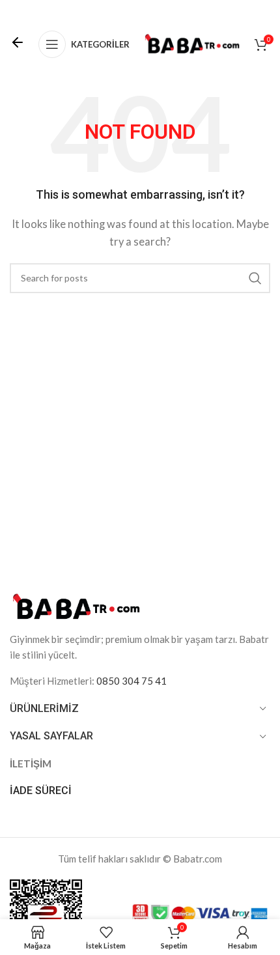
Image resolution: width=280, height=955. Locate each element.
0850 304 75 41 (131, 681)
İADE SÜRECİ (41, 790)
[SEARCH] (255, 278)
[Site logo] (192, 43)
